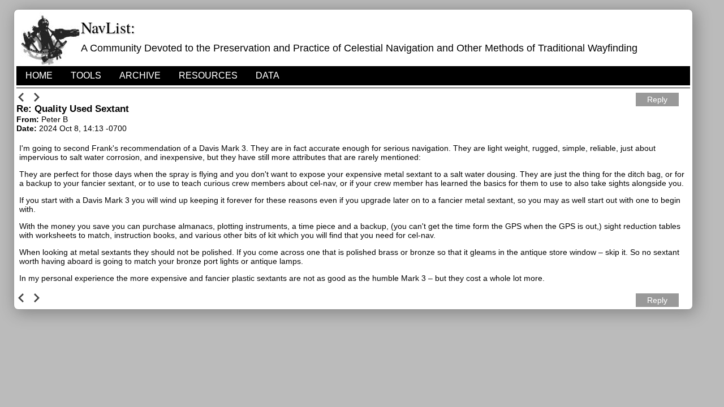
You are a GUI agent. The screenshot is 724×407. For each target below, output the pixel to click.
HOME (39, 75)
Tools (86, 75)
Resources (208, 75)
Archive (140, 75)
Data (267, 75)
